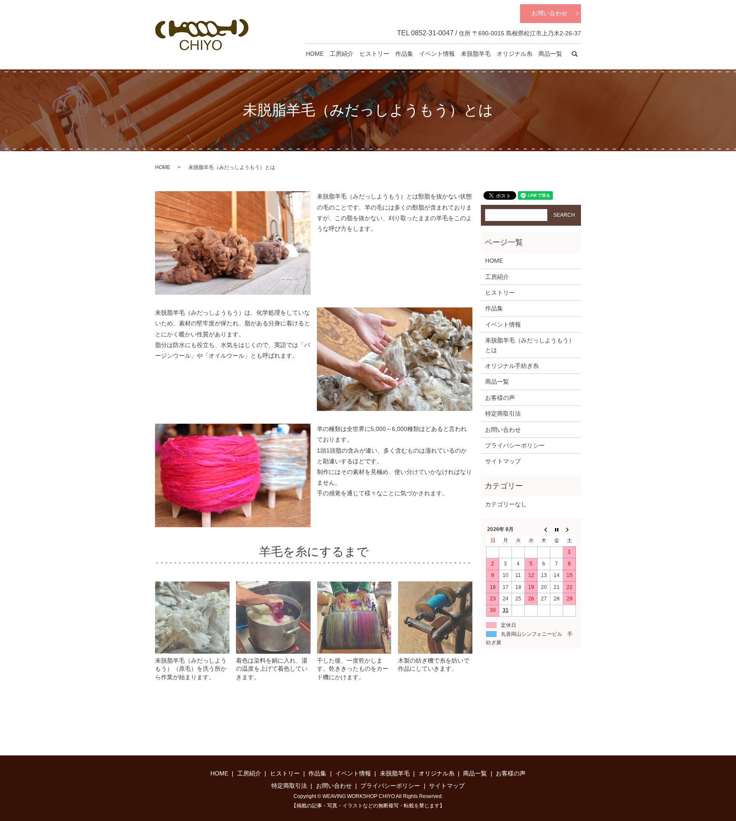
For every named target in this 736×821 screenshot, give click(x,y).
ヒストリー (374, 53)
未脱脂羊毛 (476, 53)
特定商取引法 (503, 413)
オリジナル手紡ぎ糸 (512, 365)
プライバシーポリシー (515, 445)
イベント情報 (437, 53)
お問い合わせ (549, 13)
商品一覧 (550, 53)
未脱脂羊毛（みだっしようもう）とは (530, 345)
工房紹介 (342, 53)
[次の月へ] (569, 529)
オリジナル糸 (514, 53)
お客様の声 (500, 397)
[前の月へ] (544, 529)
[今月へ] (556, 529)
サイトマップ (503, 461)
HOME (315, 53)
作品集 (404, 53)
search (574, 54)
